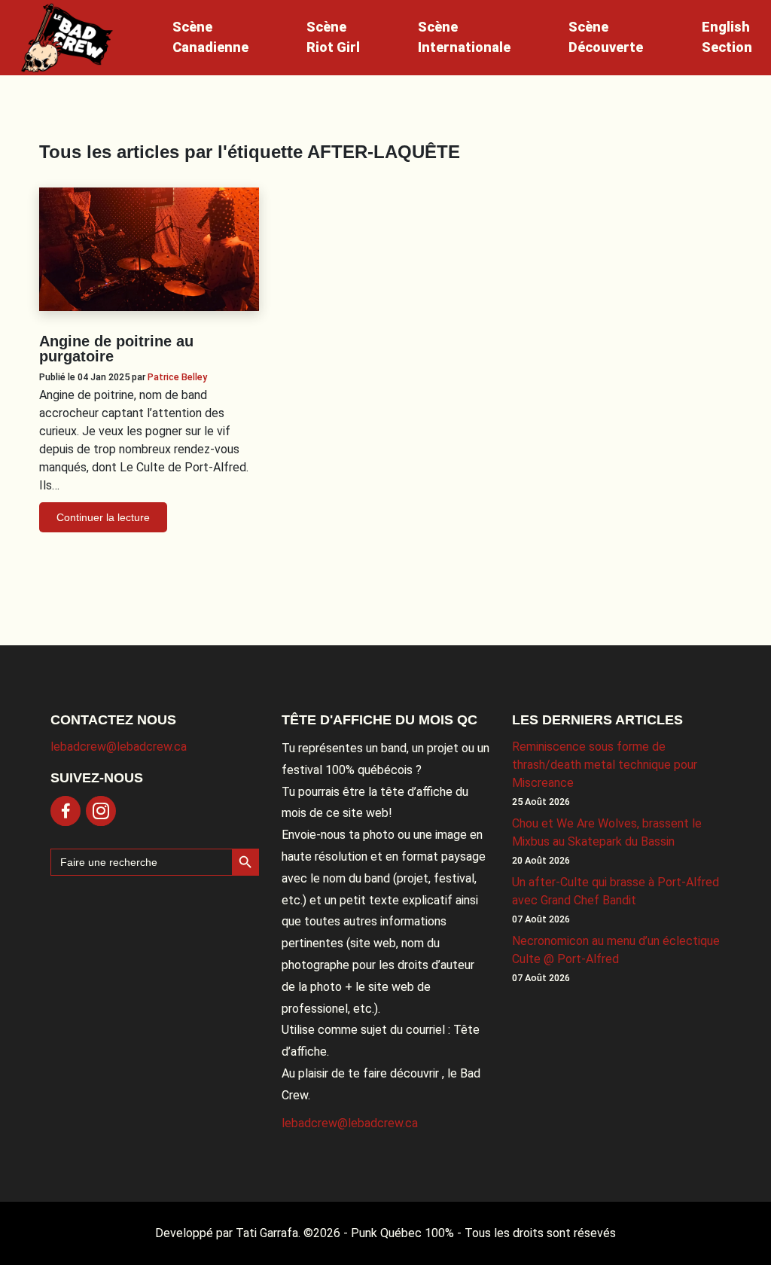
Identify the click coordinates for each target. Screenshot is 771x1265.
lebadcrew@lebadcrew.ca (118, 746)
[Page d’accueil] (67, 38)
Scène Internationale (464, 37)
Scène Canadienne (210, 37)
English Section (727, 37)
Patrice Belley (177, 377)
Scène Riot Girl (333, 37)
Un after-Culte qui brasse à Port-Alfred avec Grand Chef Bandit (615, 891)
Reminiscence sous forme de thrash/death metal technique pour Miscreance (604, 764)
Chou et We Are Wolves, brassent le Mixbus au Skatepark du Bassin (607, 832)
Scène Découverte (605, 37)
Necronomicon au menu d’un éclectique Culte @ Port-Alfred (616, 950)
